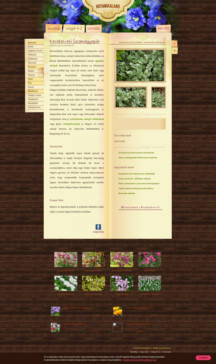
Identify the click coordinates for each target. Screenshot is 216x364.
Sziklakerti (32, 59)
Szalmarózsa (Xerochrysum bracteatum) (136, 153)
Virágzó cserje (34, 95)
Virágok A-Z (74, 28)
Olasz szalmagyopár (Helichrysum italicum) (137, 158)
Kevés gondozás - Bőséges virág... (140, 307)
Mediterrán (33, 91)
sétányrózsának (71, 124)
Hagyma (35, 51)
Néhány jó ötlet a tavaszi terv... (139, 323)
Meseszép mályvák (126, 193)
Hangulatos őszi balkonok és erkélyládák (136, 174)
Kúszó (31, 87)
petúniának (76, 119)
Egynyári (32, 42)
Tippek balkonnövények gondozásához (136, 188)
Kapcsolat (144, 352)
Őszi (30, 83)
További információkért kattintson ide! (139, 360)
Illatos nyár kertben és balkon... (77, 307)
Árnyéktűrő (33, 103)
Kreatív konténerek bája (74, 323)
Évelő (30, 47)
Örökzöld (32, 55)
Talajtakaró (33, 99)
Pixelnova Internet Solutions (53, 349)
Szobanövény (34, 107)
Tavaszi (31, 75)
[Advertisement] (69, 229)
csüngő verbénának (94, 119)
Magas (31, 71)
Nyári (30, 79)
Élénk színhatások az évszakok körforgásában (138, 184)
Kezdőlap (54, 28)
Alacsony (32, 63)
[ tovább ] (96, 314)
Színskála (93, 28)
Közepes (32, 67)
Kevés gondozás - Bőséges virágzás (134, 179)
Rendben (203, 358)
